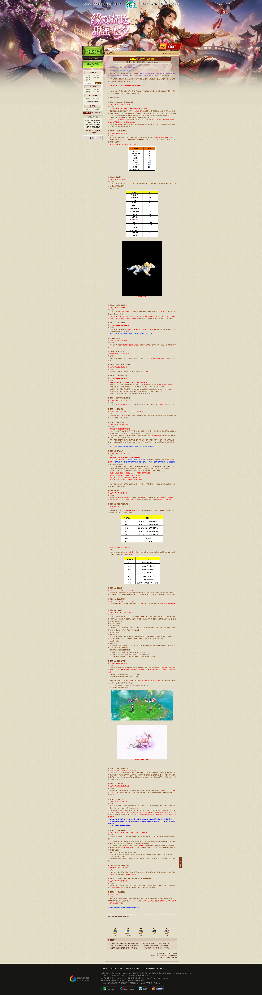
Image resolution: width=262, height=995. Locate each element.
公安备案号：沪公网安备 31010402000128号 (138, 978)
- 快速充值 (96, 75)
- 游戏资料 (87, 77)
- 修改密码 (87, 89)
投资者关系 (112, 968)
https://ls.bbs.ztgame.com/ (170, 957)
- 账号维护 (96, 92)
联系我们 (121, 968)
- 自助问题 (87, 98)
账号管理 (107, 3)
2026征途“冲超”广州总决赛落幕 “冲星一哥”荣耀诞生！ (124, 943)
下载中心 (145, 3)
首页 (164, 53)
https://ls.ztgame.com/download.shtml (167, 955)
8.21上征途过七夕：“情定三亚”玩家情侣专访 (156, 946)
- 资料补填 (96, 89)
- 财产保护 (87, 92)
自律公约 (129, 968)
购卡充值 (117, 3)
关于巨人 (104, 968)
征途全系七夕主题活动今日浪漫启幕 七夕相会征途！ (124, 946)
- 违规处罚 (96, 98)
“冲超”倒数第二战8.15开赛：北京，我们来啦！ (157, 948)
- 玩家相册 (87, 109)
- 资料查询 (96, 77)
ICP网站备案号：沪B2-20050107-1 (112, 978)
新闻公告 (87, 3)
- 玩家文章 (96, 109)
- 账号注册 (87, 75)
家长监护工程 (137, 968)
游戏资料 (97, 3)
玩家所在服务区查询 (92, 101)
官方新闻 (175, 53)
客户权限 (149, 983)
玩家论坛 (165, 3)
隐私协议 (157, 983)
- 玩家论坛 (87, 80)
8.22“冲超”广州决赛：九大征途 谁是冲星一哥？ (157, 943)
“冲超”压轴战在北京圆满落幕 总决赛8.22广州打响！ (124, 948)
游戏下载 (95, 58)
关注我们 (155, 3)
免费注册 (90, 58)
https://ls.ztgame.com (171, 953)
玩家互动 (175, 3)
